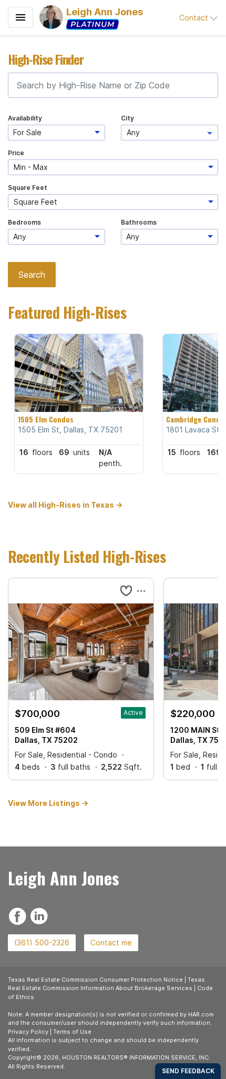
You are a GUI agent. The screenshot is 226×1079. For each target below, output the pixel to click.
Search (31, 274)
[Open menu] (20, 17)
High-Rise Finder (46, 59)
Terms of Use (72, 1031)
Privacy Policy (28, 1031)
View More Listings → (48, 803)
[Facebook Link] (17, 915)
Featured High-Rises (67, 312)
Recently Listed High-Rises (87, 556)
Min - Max (31, 167)
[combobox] (113, 85)
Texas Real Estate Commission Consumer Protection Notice (95, 979)
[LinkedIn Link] (39, 915)
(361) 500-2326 (41, 942)
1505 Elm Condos (46, 419)
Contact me (111, 942)
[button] (198, 17)
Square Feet (35, 201)
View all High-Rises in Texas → (65, 504)
